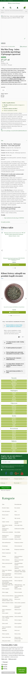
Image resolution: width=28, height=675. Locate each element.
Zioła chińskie (17, 532)
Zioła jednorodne (18, 504)
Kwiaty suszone (5, 514)
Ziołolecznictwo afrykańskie (5, 529)
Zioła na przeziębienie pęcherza (6, 627)
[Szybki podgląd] (15, 256)
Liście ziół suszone (6, 511)
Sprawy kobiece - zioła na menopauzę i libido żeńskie (20, 571)
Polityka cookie (4, 659)
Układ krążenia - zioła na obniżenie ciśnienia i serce (7, 600)
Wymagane (5, 664)
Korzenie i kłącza (5, 507)
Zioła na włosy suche (6, 637)
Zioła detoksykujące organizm (19, 564)
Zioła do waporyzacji (6, 552)
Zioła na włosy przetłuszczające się (18, 638)
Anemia (3, 566)
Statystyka (5, 666)
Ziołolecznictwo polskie (19, 528)
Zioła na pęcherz (18, 623)
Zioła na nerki (5, 623)
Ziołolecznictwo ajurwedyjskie (18, 536)
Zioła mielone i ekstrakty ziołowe (7, 526)
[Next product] (26, 11)
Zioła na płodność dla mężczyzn (19, 596)
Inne (15, 552)
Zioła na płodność (18, 626)
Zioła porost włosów (6, 640)
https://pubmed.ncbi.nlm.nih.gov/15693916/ (14, 217)
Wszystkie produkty (11, 46)
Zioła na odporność (18, 580)
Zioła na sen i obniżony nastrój (7, 571)
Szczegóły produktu (5, 222)
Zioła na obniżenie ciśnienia (7, 602)
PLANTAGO (14, 260)
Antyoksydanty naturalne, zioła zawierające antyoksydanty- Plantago (7, 582)
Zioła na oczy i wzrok (19, 577)
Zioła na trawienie (18, 592)
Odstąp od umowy (5, 487)
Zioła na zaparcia (5, 588)
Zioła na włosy (18, 633)
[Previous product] (25, 11)
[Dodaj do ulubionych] (13, 256)
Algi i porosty (17, 518)
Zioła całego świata (18, 525)
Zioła (3, 504)
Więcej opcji (5, 662)
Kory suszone (17, 507)
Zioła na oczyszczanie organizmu (19, 560)
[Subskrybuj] (25, 462)
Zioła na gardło (18, 613)
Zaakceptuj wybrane (8, 672)
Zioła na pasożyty (18, 573)
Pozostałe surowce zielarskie (18, 522)
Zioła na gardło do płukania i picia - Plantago (7, 617)
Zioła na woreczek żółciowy (7, 595)
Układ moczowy (18, 609)
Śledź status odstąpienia (5, 490)
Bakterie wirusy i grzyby (7, 577)
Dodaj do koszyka (15, 264)
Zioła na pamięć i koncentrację (18, 607)
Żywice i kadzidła (5, 549)
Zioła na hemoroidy (19, 616)
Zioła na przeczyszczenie (7, 563)
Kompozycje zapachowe (19, 549)
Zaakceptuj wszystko (21, 670)
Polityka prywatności (12, 659)
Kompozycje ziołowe (19, 542)
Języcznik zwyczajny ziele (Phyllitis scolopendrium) (14, 307)
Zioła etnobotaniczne (6, 542)
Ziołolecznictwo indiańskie (7, 532)
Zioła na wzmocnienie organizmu (19, 567)
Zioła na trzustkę (18, 588)
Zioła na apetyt (5, 613)
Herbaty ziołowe (18, 539)
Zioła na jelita (5, 620)
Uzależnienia (4, 606)
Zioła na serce (17, 599)
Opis (2, 140)
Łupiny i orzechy (5, 521)
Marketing (5, 668)
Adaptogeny (4, 630)
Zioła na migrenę (18, 620)
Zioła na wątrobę (5, 633)
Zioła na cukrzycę (5, 559)
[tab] (14, 140)
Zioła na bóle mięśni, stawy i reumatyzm (7, 585)
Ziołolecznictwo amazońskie (5, 536)
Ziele (16, 511)
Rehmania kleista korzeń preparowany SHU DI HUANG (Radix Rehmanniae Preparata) (14, 259)
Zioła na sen (17, 630)
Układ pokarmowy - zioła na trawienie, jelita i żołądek (20, 586)
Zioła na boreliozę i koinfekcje (18, 557)
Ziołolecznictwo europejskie (7, 539)
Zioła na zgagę (5, 592)
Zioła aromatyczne (18, 546)
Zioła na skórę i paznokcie (20, 602)
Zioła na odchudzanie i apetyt (6, 610)
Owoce (3, 518)
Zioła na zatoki (18, 640)
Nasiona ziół (17, 514)
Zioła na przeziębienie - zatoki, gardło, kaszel (7, 574)
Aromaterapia (5, 546)
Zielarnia (4, 556)
